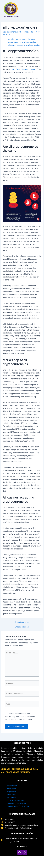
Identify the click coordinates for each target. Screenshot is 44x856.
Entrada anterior (22, 622)
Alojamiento (11, 791)
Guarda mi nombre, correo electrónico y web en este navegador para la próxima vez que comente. (20, 717)
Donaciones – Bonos (15, 800)
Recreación (11, 788)
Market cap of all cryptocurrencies (22, 42)
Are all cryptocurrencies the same (21, 39)
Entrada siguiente (22, 627)
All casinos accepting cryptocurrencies (24, 45)
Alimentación (12, 786)
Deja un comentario (11, 32)
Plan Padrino (12, 797)
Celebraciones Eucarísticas (18, 806)
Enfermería (11, 794)
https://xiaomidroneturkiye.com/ (24, 69)
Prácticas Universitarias (16, 803)
